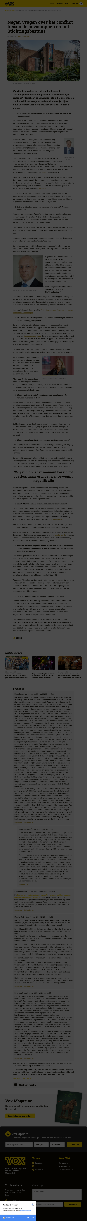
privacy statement (25, 1211)
